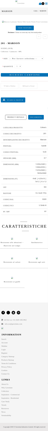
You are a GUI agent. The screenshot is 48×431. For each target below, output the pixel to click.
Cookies (4, 370)
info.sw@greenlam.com (13, 324)
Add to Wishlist (10, 86)
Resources (5, 408)
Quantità (7, 66)
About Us (4, 384)
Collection (5, 391)
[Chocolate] (39, 37)
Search (3, 339)
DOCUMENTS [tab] (36, 117)
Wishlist (4, 346)
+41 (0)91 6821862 (19, 320)
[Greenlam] (20, 3)
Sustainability (6, 415)
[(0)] (40, 3)
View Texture (25, 28)
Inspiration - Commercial (10, 395)
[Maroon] (25, 22)
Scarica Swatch (15, 100)
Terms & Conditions (8, 363)
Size (5, 58)
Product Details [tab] (15, 117)
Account (4, 343)
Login (3, 350)
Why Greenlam (6, 388)
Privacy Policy (6, 367)
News (3, 412)
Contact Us (5, 374)
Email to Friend (29, 86)
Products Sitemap (7, 360)
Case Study (5, 401)
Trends (3, 405)
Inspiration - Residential (10, 398)
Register (4, 353)
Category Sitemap (7, 356)
